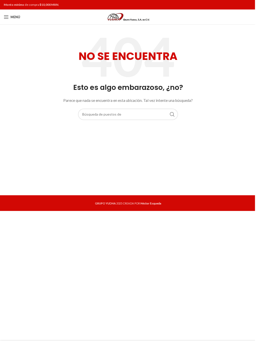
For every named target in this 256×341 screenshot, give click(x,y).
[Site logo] (128, 16)
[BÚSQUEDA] (172, 114)
